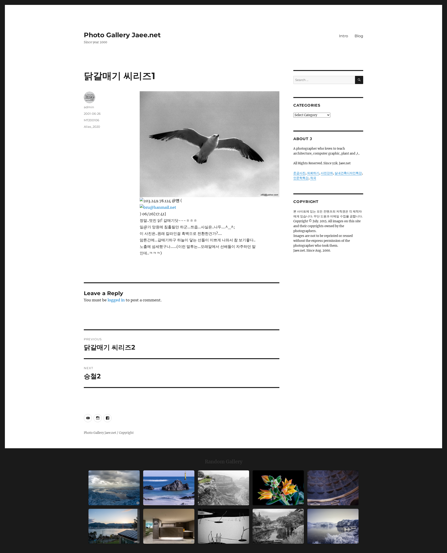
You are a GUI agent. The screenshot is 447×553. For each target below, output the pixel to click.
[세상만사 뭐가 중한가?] (114, 487)
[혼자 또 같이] (223, 526)
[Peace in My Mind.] (168, 487)
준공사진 (299, 173)
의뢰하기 (313, 173)
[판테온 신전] (333, 487)
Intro (343, 36)
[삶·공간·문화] (223, 487)
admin (89, 107)
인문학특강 (300, 178)
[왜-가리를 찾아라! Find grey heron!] (278, 526)
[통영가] (114, 526)
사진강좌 (327, 173)
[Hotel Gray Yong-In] (168, 526)
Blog (359, 36)
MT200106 (91, 120)
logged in (116, 300)
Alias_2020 (92, 126)
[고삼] (333, 526)
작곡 (313, 178)
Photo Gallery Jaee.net (122, 35)
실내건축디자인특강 (348, 173)
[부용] (278, 487)
